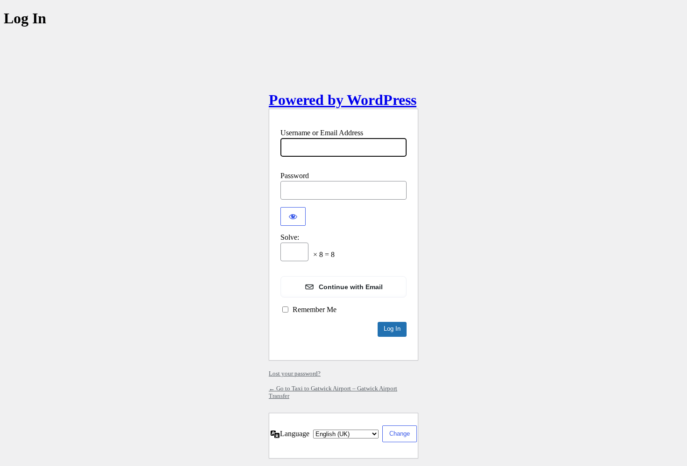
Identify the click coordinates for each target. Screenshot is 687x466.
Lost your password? (295, 373)
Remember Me (314, 309)
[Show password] (293, 216)
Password (294, 176)
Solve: (289, 237)
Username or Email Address (321, 133)
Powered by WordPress (342, 99)
